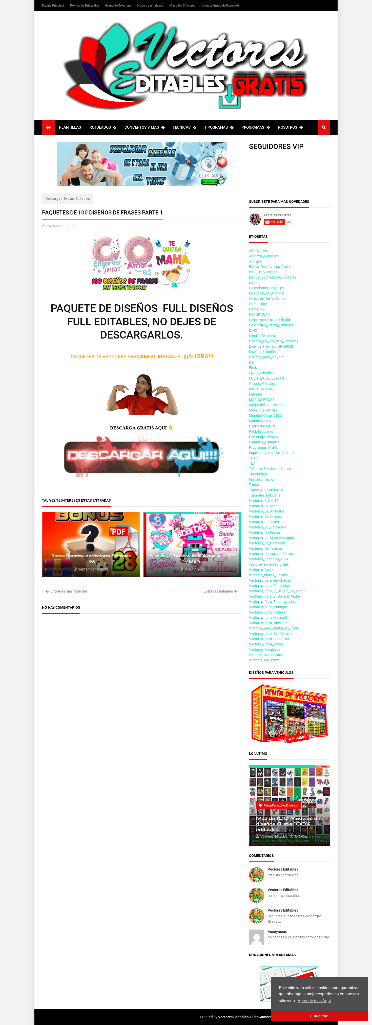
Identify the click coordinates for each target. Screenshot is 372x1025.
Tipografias (258, 474)
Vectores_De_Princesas (267, 543)
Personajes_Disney (263, 437)
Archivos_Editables (264, 256)
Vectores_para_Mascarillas (270, 618)
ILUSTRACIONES (262, 389)
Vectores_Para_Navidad (268, 623)
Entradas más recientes (69, 591)
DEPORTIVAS (259, 314)
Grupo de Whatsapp (150, 5)
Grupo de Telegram (118, 5)
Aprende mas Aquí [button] (314, 1001)
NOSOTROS (287, 127)
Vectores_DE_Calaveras (267, 527)
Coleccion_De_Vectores (267, 299)
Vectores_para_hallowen (268, 612)
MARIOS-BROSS (261, 400)
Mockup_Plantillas (263, 410)
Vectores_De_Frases (265, 532)
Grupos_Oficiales (262, 384)
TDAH (253, 458)
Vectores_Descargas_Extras (271, 554)
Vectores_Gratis (261, 570)
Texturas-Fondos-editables (270, 469)
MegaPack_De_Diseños (267, 405)
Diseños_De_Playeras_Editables (273, 341)
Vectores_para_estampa (268, 607)
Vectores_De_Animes (265, 517)
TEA (252, 463)
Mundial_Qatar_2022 (265, 415)
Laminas (256, 394)
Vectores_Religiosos (264, 649)
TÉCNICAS (182, 127)
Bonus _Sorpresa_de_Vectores (272, 277)
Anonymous (277, 932)
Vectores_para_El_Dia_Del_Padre (274, 596)
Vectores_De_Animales (266, 511)
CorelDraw (257, 309)
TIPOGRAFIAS (216, 127)
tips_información (262, 479)
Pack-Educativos (262, 426)
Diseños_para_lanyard (266, 357)
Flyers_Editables (261, 373)
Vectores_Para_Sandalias (269, 639)
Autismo (255, 261)
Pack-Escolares (261, 431)
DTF (252, 362)
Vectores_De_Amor (264, 506)
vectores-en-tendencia (266, 655)
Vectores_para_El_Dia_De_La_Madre (277, 591)
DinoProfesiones (262, 336)
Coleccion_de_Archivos (267, 293)
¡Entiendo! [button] (319, 1016)
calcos (254, 283)
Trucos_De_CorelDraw (266, 490)
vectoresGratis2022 (264, 660)
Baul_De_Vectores (263, 272)
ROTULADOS (100, 127)
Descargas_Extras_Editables (68, 198)
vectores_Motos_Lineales (268, 575)
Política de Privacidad (85, 5)
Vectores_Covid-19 (263, 501)
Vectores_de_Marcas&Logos (271, 538)
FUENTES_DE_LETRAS (266, 378)
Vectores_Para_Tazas (266, 644)
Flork (253, 368)
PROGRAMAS (252, 127)
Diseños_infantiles (263, 352)
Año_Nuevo (258, 251)
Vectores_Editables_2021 (268, 559)
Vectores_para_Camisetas (269, 586)
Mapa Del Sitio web (183, 5)
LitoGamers (261, 1017)
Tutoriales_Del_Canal (265, 495)
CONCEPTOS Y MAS (142, 127)
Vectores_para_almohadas (270, 580)
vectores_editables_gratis (269, 564)
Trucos (254, 485)
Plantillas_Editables (264, 442)
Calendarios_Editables (266, 288)
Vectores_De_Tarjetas (266, 548)
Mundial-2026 (260, 421)
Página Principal (53, 5)
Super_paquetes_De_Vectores (272, 453)
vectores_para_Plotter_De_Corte (274, 628)
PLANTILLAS (70, 127)
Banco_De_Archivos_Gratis (270, 267)
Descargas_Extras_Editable (270, 320)
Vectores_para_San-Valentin (271, 634)
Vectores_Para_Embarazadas (272, 602)
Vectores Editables (283, 869)
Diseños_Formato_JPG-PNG (271, 346)
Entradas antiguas (219, 591)
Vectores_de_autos (264, 522)
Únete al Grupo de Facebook (220, 5)
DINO (253, 330)
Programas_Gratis (263, 447)
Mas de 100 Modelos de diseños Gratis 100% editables (288, 823)
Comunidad (258, 304)
